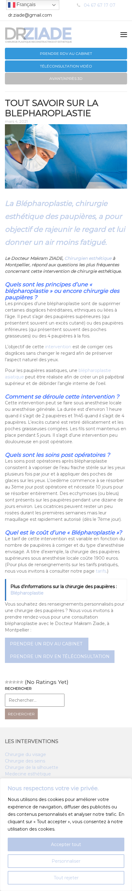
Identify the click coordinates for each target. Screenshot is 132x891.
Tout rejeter (66, 878)
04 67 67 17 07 (99, 5)
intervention (58, 346)
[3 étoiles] (14, 682)
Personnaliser (66, 861)
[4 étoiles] (18, 682)
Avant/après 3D (66, 78)
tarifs (101, 571)
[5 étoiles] (21, 682)
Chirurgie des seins (25, 761)
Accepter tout (66, 844)
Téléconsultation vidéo (66, 66)
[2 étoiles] (10, 682)
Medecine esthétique (28, 774)
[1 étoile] (7, 682)
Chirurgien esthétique (87, 258)
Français (25, 4)
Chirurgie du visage (25, 754)
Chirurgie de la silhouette (31, 767)
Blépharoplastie (27, 593)
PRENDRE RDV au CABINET (66, 53)
